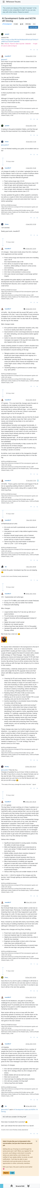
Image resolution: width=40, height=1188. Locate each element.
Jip (6, 566)
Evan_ (6, 977)
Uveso (7, 141)
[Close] (36, 1141)
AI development (8, 24)
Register (6, 1172)
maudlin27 (8, 56)
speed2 (7, 34)
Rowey (7, 766)
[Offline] (3, 34)
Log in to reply (33, 27)
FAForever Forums (13, 2)
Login (12, 1172)
